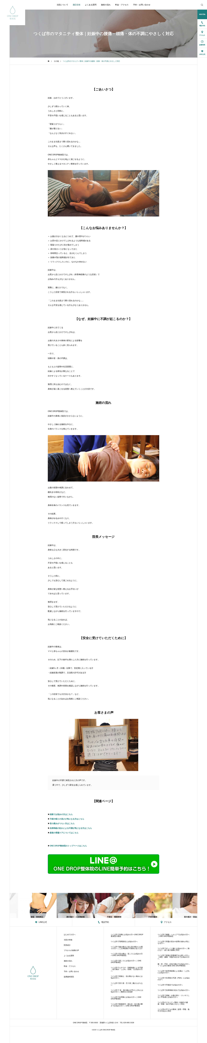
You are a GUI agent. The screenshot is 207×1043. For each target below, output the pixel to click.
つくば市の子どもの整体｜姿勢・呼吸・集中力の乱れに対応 (174, 1010)
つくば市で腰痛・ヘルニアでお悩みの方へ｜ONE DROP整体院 (174, 935)
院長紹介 (67, 945)
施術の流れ (106, 5)
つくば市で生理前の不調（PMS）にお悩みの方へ (174, 978)
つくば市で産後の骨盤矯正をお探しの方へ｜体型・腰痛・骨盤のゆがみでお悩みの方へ (174, 957)
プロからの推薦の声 (71, 950)
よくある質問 (90, 5)
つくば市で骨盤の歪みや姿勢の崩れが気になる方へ (174, 942)
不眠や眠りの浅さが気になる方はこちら (67, 819)
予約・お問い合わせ (141, 5)
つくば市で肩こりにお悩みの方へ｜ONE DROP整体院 (126, 961)
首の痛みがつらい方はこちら (62, 823)
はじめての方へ (70, 934)
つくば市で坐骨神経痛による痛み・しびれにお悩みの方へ (174, 971)
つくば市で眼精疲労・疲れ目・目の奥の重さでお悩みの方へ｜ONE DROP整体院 (127, 1005)
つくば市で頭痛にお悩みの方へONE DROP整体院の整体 (127, 935)
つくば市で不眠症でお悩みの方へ (170, 985)
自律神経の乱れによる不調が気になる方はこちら (71, 828)
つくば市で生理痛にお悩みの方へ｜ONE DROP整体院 (126, 998)
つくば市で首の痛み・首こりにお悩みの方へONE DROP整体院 (127, 954)
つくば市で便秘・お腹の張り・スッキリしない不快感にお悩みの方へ (174, 996)
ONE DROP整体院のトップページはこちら (68, 846)
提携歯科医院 (69, 977)
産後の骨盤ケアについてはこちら (64, 833)
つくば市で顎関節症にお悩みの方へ (124, 941)
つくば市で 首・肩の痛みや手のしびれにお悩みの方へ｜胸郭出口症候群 (127, 991)
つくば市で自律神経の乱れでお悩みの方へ (174, 990)
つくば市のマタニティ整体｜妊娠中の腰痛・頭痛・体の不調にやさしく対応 (173, 1003)
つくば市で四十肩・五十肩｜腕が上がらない (127, 984)
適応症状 (76, 5)
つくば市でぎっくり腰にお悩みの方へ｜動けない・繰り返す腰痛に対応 (174, 949)
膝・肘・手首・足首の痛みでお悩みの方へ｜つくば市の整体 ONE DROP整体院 (174, 965)
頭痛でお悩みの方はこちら (61, 814)
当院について (62, 5)
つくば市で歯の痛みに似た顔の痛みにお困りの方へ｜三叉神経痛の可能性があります (127, 947)
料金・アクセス (122, 5)
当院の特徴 (68, 940)
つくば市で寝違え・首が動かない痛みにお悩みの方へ (127, 977)
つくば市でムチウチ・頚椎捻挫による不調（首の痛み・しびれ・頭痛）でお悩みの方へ (127, 969)
